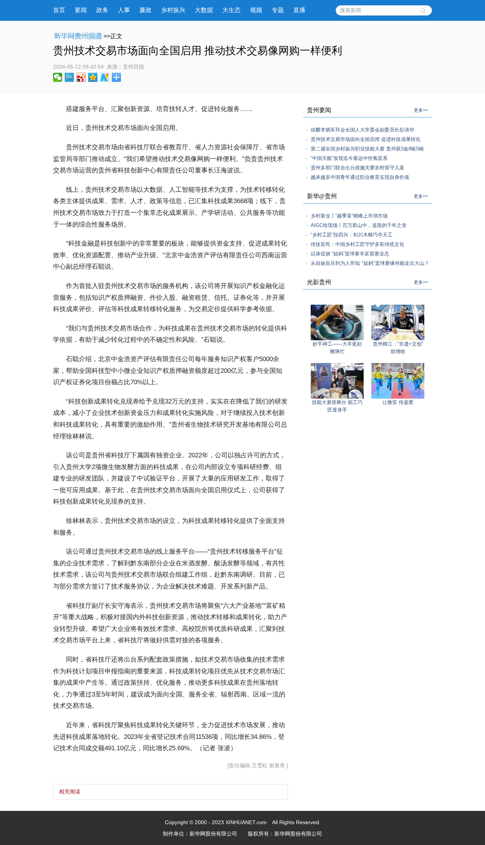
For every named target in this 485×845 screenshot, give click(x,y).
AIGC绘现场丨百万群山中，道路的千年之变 (359, 225)
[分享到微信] (58, 77)
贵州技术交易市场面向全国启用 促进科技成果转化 (366, 139)
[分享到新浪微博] (81, 77)
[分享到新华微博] (105, 77)
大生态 (231, 10)
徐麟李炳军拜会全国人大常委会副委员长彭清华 (362, 130)
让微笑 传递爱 (397, 402)
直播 (299, 10)
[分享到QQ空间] (93, 77)
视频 (256, 10)
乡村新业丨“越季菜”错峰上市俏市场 (349, 216)
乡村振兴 (173, 10)
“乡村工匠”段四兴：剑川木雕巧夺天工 (352, 235)
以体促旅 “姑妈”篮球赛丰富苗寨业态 (350, 254)
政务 (102, 10)
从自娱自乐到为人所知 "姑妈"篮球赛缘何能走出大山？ (370, 263)
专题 (278, 10)
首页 (59, 10)
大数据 (204, 10)
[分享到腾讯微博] (69, 77)
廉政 (145, 10)
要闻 (81, 10)
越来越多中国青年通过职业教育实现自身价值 (360, 177)
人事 (124, 10)
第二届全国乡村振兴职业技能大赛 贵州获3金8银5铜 (367, 149)
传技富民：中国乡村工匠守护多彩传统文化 (357, 244)
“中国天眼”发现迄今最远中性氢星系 (349, 158)
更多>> (421, 110)
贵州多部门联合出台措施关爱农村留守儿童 (357, 168)
